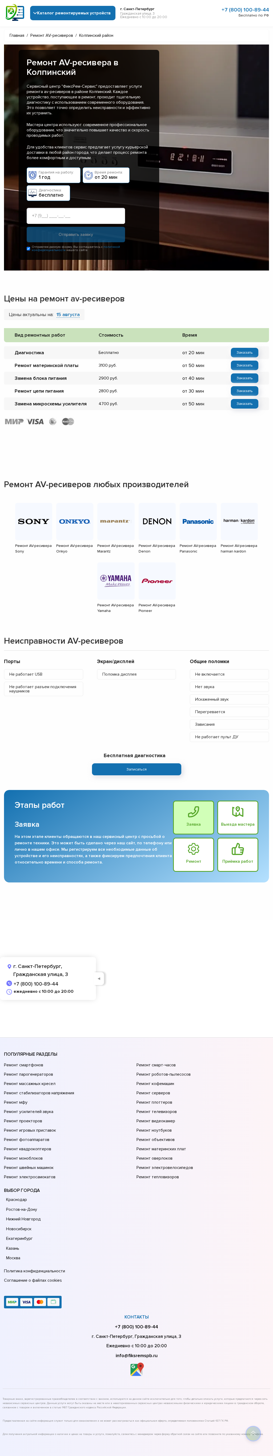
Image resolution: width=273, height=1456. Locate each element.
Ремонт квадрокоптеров (27, 1149)
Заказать (244, 352)
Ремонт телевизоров (156, 1111)
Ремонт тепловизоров (157, 1177)
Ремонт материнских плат (161, 1149)
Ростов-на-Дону (21, 1209)
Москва (13, 1258)
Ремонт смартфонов (23, 1065)
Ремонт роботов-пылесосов (163, 1074)
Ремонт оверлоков (154, 1158)
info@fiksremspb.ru (137, 1355)
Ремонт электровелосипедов (164, 1167)
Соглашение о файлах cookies (33, 1280)
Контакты (137, 1317)
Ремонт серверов (153, 1093)
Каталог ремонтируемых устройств (74, 13)
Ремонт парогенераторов (28, 1074)
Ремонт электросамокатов (29, 1177)
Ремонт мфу (15, 1102)
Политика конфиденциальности (34, 1271)
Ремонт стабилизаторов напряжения (39, 1093)
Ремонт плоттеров (154, 1102)
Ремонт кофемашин (155, 1083)
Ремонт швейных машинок (29, 1167)
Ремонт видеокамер (155, 1121)
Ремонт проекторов (23, 1121)
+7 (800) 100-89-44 (245, 10)
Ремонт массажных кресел (29, 1083)
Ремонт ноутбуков (154, 1130)
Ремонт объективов (155, 1139)
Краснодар (16, 1199)
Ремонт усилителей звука (28, 1111)
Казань (12, 1248)
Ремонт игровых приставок (30, 1130)
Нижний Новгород (23, 1219)
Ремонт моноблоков (23, 1158)
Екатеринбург (19, 1238)
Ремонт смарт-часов (156, 1065)
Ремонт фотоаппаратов (26, 1139)
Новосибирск (18, 1229)
